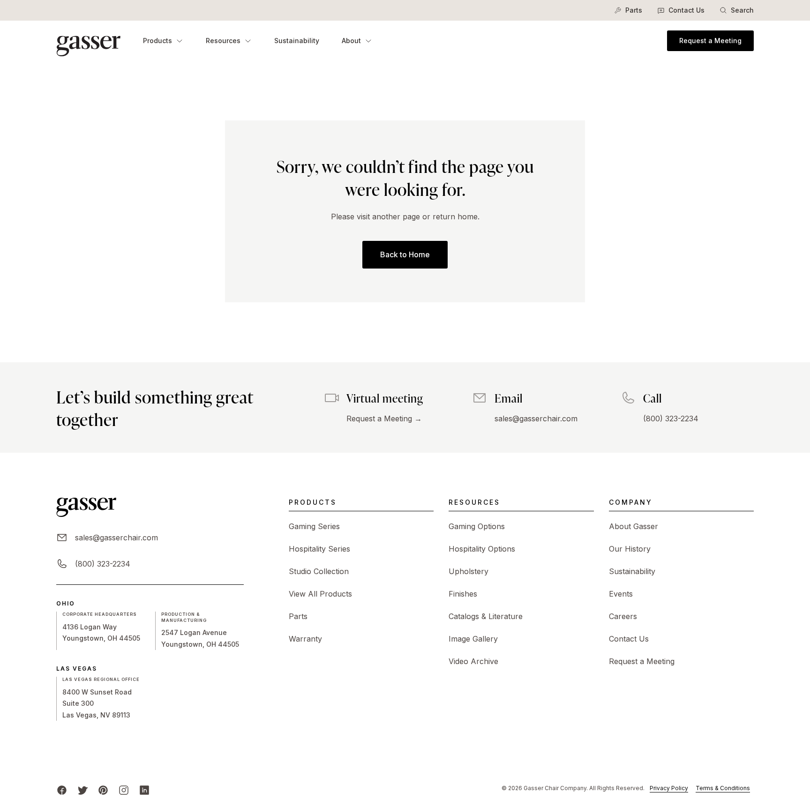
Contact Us (686, 10)
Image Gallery (473, 638)
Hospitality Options (482, 548)
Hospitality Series (319, 548)
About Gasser (633, 526)
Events (621, 593)
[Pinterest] (103, 790)
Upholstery (468, 571)
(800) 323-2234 (670, 418)
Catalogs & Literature (486, 616)
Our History (630, 548)
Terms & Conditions (723, 788)
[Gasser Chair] (88, 40)
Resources (223, 41)
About (351, 41)
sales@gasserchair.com (536, 418)
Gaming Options (477, 526)
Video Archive (473, 661)
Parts (633, 10)
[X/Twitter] (82, 790)
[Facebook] (62, 790)
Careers (623, 616)
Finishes (463, 593)
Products (157, 41)
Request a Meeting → (384, 418)
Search (742, 10)
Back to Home (405, 254)
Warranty (305, 638)
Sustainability (296, 41)
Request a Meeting (710, 41)
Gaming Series (314, 526)
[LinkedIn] (144, 790)
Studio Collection (319, 571)
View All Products (320, 593)
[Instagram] (123, 790)
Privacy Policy (669, 788)
